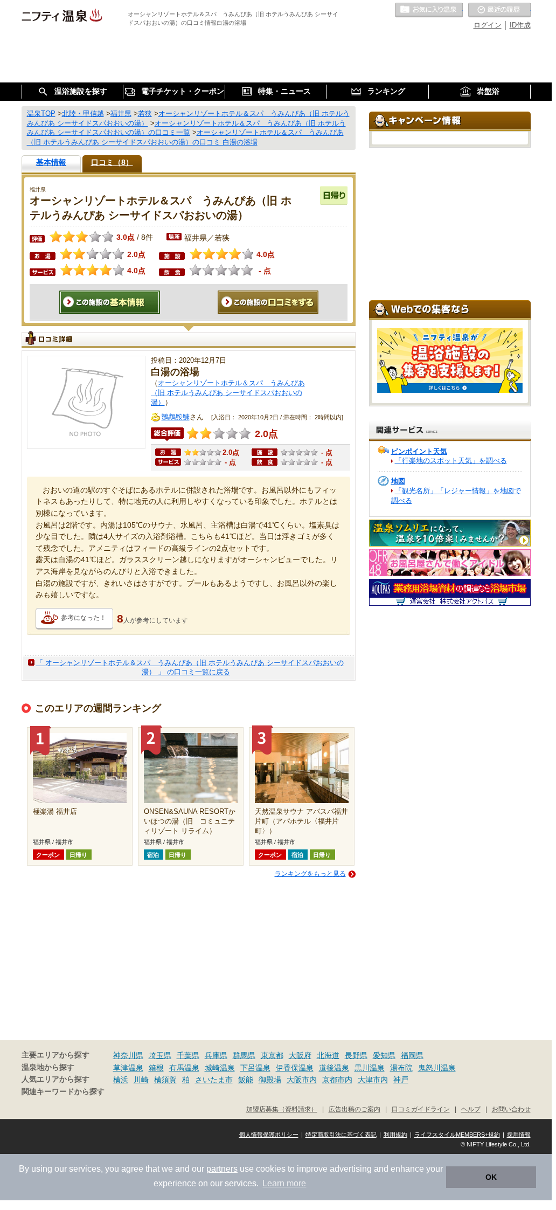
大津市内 (373, 1079)
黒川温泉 (370, 1067)
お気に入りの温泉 (429, 10)
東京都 (272, 1055)
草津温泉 (128, 1067)
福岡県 (412, 1055)
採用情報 (519, 1134)
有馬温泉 (184, 1067)
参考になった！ (83, 617)
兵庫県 (216, 1055)
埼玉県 (160, 1055)
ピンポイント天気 (419, 451)
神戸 (400, 1079)
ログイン (488, 25)
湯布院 (401, 1067)
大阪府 (300, 1055)
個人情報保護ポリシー (268, 1134)
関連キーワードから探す (63, 1092)
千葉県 (188, 1055)
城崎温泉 (220, 1067)
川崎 (141, 1079)
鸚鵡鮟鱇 (176, 417)
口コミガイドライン (421, 1108)
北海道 (328, 1055)
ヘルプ (471, 1108)
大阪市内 (302, 1079)
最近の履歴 (499, 10)
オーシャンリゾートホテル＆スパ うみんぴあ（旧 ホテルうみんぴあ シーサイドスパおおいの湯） (228, 392)
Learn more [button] (284, 1183)
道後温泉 (334, 1067)
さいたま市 (214, 1079)
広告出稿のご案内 (354, 1108)
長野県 (356, 1055)
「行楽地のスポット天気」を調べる (451, 461)
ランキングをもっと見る (310, 873)
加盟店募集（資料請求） (281, 1108)
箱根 (156, 1067)
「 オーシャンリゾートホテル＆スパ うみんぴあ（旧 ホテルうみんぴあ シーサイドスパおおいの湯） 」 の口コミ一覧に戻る (190, 667)
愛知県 (384, 1055)
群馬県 (244, 1055)
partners (222, 1168)
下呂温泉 (255, 1067)
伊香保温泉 (295, 1067)
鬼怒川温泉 (437, 1067)
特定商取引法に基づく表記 (341, 1134)
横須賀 (165, 1079)
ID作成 (520, 25)
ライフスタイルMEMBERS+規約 (457, 1134)
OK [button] (491, 1177)
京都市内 (337, 1079)
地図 (398, 481)
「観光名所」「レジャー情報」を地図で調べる (456, 495)
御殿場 (270, 1079)
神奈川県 (128, 1055)
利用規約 (395, 1134)
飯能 (245, 1079)
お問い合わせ (511, 1108)
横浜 (120, 1079)
